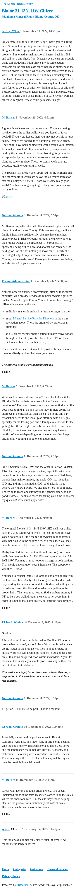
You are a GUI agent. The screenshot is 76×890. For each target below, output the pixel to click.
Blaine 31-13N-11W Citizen (27, 10)
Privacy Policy (11, 876)
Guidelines (36, 869)
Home (5, 869)
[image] (7, 196)
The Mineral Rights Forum (17, 3)
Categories (19, 869)
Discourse (22, 884)
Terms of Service (57, 869)
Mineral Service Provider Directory (33, 318)
